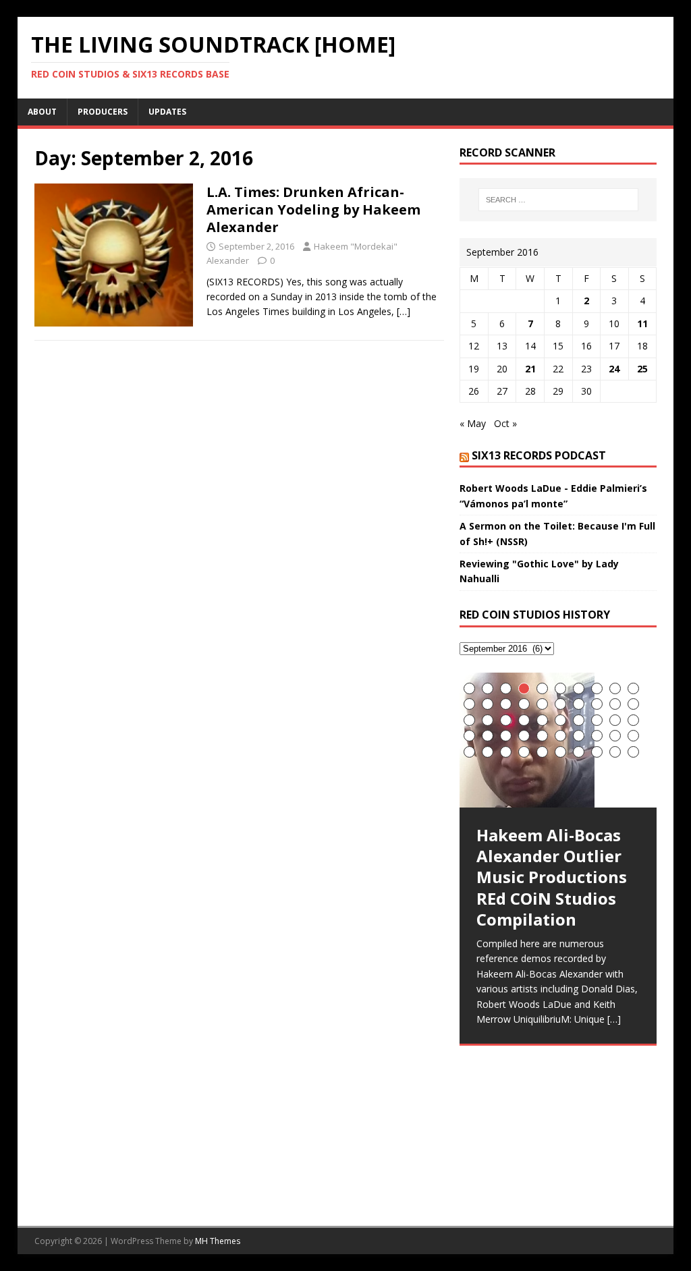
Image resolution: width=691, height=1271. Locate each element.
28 (597, 720)
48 (597, 752)
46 (560, 752)
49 (615, 752)
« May (473, 423)
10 (633, 688)
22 (487, 720)
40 (633, 735)
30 (633, 720)
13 (506, 704)
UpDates (167, 111)
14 (524, 704)
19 (615, 704)
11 (642, 323)
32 (487, 735)
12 (487, 704)
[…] (403, 311)
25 (642, 368)
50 (633, 752)
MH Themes (217, 1241)
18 (597, 704)
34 (524, 735)
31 (469, 735)
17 (578, 704)
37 (578, 735)
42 (487, 752)
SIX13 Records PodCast (539, 455)
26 (560, 720)
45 (542, 752)
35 (542, 735)
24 (614, 368)
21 (530, 368)
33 (506, 735)
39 (615, 735)
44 (524, 752)
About (42, 111)
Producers (103, 111)
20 (633, 704)
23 (506, 720)
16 (560, 704)
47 (578, 752)
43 (506, 752)
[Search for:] (558, 199)
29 (615, 720)
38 (597, 735)
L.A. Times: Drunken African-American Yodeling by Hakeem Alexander (313, 209)
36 (560, 735)
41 (469, 752)
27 (578, 720)
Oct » (505, 423)
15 (542, 704)
